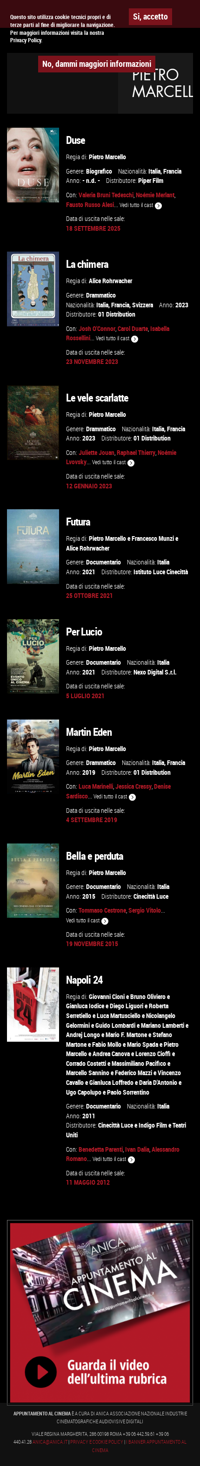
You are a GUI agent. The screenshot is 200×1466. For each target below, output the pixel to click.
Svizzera (142, 304)
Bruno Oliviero (148, 996)
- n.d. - (91, 180)
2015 (88, 896)
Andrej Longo (83, 1034)
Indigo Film (153, 1125)
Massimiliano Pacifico (139, 1063)
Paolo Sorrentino (128, 1092)
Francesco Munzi (153, 538)
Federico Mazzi (133, 1072)
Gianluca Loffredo (111, 1082)
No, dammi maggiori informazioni (96, 63)
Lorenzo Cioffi (153, 1053)
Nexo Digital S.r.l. (155, 672)
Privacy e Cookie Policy (96, 1442)
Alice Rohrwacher (110, 280)
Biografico (99, 171)
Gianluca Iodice (85, 1005)
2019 (88, 772)
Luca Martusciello (118, 1015)
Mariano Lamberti (162, 1025)
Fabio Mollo (106, 1044)
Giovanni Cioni (107, 996)
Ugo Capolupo (83, 1092)
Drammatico (101, 295)
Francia (172, 171)
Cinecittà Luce (150, 896)
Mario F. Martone (126, 1034)
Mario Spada (142, 1044)
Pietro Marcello (107, 156)
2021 (88, 571)
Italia (154, 171)
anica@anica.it (50, 1442)
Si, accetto (150, 16)
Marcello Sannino (87, 1072)
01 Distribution (116, 314)
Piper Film (150, 180)
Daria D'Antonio (158, 1082)
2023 (181, 304)
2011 (88, 1115)
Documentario (103, 562)
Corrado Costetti (86, 1063)
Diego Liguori (126, 1005)
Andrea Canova (111, 1053)
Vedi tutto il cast (137, 204)
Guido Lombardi (115, 1025)
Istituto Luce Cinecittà (160, 571)
